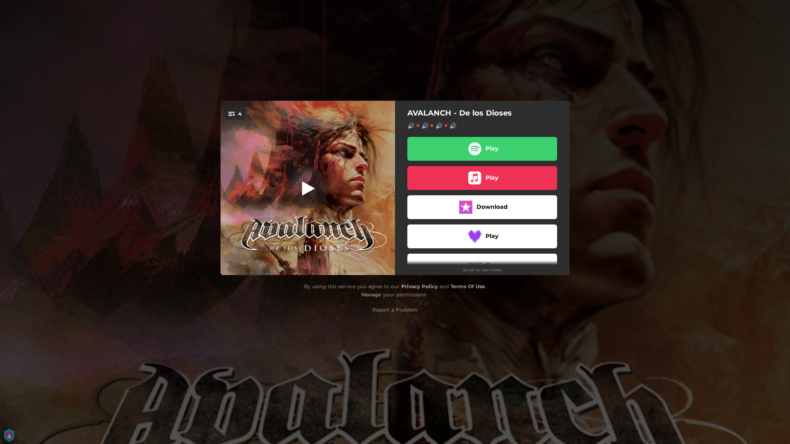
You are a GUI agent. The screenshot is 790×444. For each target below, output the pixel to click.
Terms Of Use (468, 286)
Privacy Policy (419, 286)
